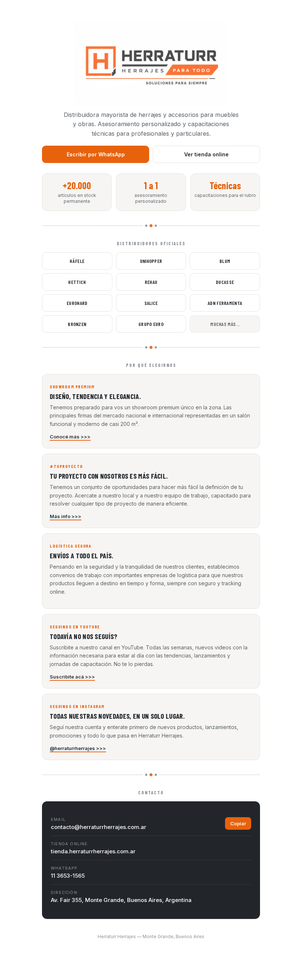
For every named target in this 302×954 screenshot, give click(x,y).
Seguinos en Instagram (77, 706)
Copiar (238, 823)
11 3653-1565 (68, 875)
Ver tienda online (206, 154)
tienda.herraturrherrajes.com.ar (93, 851)
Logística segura (70, 545)
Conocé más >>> (70, 437)
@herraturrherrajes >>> (78, 748)
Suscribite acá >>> (72, 677)
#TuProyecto (66, 466)
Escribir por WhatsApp (96, 154)
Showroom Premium (72, 386)
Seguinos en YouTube (75, 626)
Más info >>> (65, 516)
